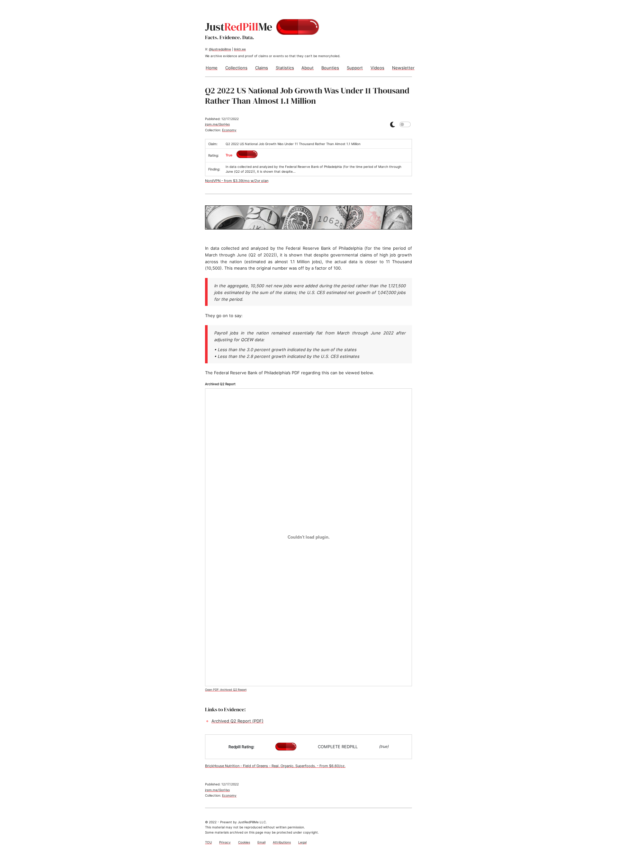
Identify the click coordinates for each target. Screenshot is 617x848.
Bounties (330, 67)
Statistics (285, 67)
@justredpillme (220, 49)
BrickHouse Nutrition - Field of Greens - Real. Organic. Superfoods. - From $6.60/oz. (275, 766)
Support (355, 67)
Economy (229, 130)
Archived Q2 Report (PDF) (237, 720)
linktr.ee (240, 49)
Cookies (244, 842)
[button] (392, 124)
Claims (261, 67)
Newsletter (403, 67)
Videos (377, 67)
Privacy (225, 842)
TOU (208, 842)
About (307, 67)
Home (212, 67)
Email (261, 842)
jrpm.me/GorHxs (217, 124)
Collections (236, 67)
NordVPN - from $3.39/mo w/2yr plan (236, 180)
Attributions (282, 842)
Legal (302, 842)
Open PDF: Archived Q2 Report (225, 689)
